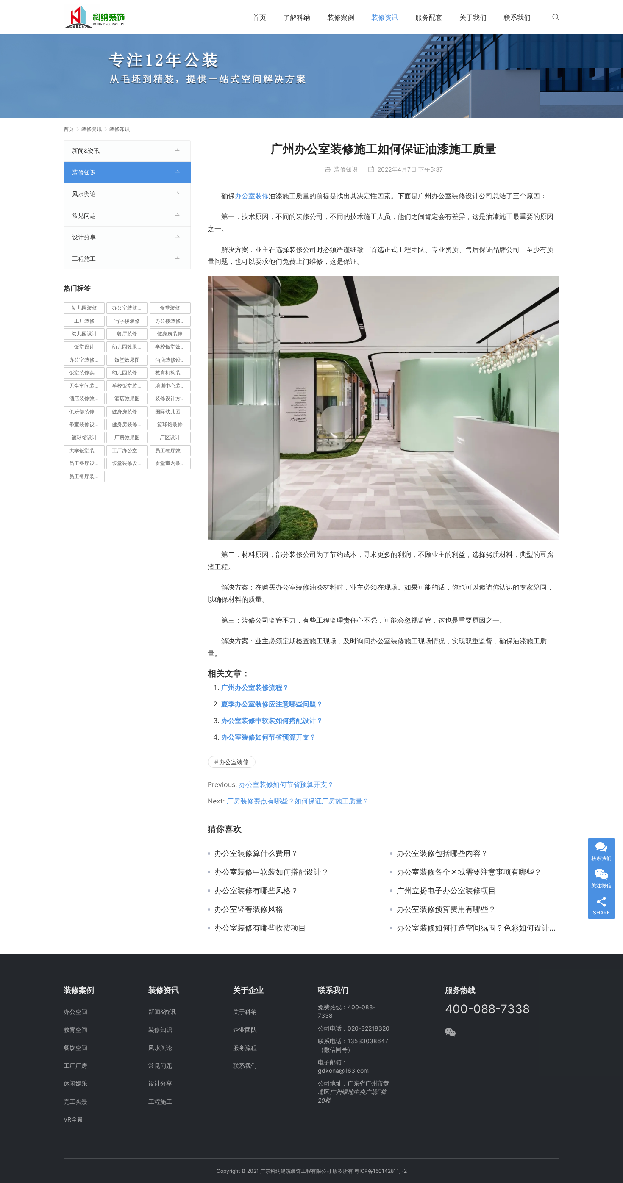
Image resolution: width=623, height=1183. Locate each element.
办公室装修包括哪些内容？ (442, 853)
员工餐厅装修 (84, 476)
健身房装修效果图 (129, 411)
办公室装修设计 (129, 308)
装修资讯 (384, 17)
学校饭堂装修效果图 (129, 385)
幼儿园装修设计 (129, 372)
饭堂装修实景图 (87, 372)
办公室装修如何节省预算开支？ (268, 737)
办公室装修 (252, 195)
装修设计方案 (170, 398)
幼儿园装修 (84, 308)
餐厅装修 (127, 333)
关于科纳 (245, 1011)
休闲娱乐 (75, 1083)
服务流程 (245, 1047)
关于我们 (473, 17)
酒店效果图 (127, 398)
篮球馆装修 (170, 424)
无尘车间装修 (84, 385)
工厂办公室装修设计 (129, 450)
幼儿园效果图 (127, 347)
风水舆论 (84, 193)
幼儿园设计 (84, 333)
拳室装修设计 (84, 424)
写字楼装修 (127, 321)
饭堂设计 (84, 347)
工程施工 (84, 258)
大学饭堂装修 (84, 450)
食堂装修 (170, 308)
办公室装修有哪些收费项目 (260, 928)
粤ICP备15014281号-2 (380, 1171)
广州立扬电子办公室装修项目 (446, 891)
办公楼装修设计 (173, 321)
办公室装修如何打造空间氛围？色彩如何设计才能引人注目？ (478, 928)
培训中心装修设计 (173, 385)
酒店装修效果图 (87, 398)
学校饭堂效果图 (173, 347)
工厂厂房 (75, 1065)
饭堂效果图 (127, 360)
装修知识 (346, 169)
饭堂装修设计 (127, 463)
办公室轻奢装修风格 (248, 909)
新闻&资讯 (86, 150)
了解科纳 (296, 17)
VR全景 (73, 1119)
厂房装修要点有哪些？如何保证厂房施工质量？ (298, 801)
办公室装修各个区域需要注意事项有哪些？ (469, 872)
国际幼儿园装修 (173, 411)
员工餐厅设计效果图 (87, 463)
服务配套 (428, 17)
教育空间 (75, 1029)
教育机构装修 (170, 372)
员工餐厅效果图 (173, 450)
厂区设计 (170, 437)
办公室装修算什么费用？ (256, 853)
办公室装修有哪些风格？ (256, 891)
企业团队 (245, 1029)
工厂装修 (84, 321)
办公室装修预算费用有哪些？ (446, 909)
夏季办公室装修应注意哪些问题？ (272, 704)
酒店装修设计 (170, 360)
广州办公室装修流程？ (255, 687)
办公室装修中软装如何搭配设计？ (272, 720)
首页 (259, 17)
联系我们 (517, 17)
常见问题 (84, 215)
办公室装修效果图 (87, 360)
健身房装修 (170, 333)
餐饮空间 (75, 1047)
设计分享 (84, 237)
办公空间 (75, 1011)
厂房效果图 (127, 437)
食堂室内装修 (170, 463)
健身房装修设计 (129, 424)
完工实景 (75, 1101)
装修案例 (340, 17)
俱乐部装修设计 (87, 411)
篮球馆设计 (84, 437)
